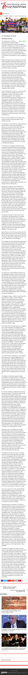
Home (1, 16)
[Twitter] (13, 671)
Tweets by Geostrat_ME (5, 659)
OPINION (6, 16)
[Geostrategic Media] (14, 5)
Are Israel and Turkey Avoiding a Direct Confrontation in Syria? (11, 611)
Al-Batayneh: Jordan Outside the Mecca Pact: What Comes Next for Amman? (14, 630)
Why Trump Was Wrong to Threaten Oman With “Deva (13, 13)
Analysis (10, 16)
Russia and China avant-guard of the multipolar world (18, 590)
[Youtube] (16, 671)
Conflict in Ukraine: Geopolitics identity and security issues (9, 587)
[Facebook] (12, 671)
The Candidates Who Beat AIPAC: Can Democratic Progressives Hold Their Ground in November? (14, 648)
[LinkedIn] (15, 671)
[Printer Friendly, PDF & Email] (22, 41)
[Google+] (11, 671)
